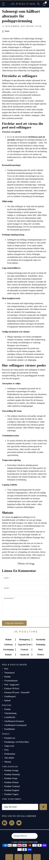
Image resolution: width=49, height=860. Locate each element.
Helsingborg (24, 639)
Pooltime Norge (10, 778)
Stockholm (40, 639)
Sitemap (7, 762)
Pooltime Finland (11, 782)
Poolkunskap (9, 754)
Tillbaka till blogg (25, 563)
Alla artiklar (9, 758)
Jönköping (40, 644)
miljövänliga (31, 221)
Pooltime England (11, 790)
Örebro (40, 654)
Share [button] (7, 31)
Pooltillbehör (9, 729)
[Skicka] (43, 807)
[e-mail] (37, 857)
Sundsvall (24, 654)
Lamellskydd (9, 717)
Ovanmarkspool (11, 680)
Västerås (24, 649)
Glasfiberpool (10, 696)
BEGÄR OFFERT (9, 857)
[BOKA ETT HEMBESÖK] (18, 857)
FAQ (6, 750)
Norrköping (8, 649)
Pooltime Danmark (12, 774)
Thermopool (9, 673)
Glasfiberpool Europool (14, 721)
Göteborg (8, 644)
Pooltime (33, 842)
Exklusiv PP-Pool (11, 688)
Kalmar (8, 654)
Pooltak (7, 676)
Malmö (8, 639)
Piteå (40, 649)
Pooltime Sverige (11, 770)
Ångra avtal (9, 746)
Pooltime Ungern (11, 794)
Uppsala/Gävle (24, 644)
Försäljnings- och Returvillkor (16, 742)
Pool (6, 669)
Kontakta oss (9, 738)
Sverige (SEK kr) (20, 836)
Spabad (7, 700)
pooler (26, 212)
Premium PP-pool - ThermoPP (17, 692)
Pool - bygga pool (11, 684)
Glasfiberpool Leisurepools (15, 725)
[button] (4, 4)
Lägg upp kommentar (14, 623)
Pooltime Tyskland (12, 786)
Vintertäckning (10, 713)
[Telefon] (27, 857)
